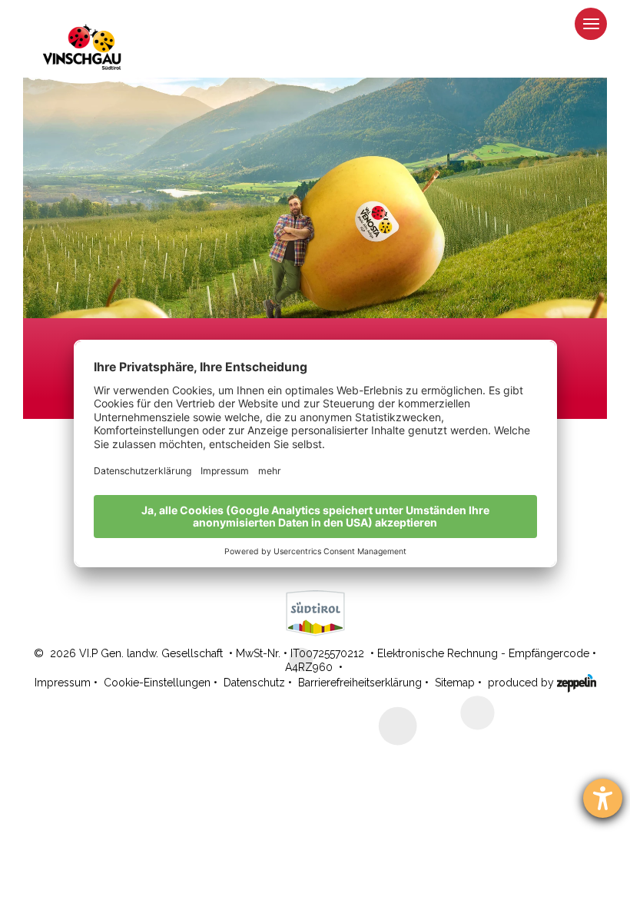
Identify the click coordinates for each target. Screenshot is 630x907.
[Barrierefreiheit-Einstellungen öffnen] (602, 798)
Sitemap (455, 682)
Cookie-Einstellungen (157, 682)
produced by (522, 682)
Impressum (63, 682)
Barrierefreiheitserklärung (360, 682)
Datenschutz (254, 682)
